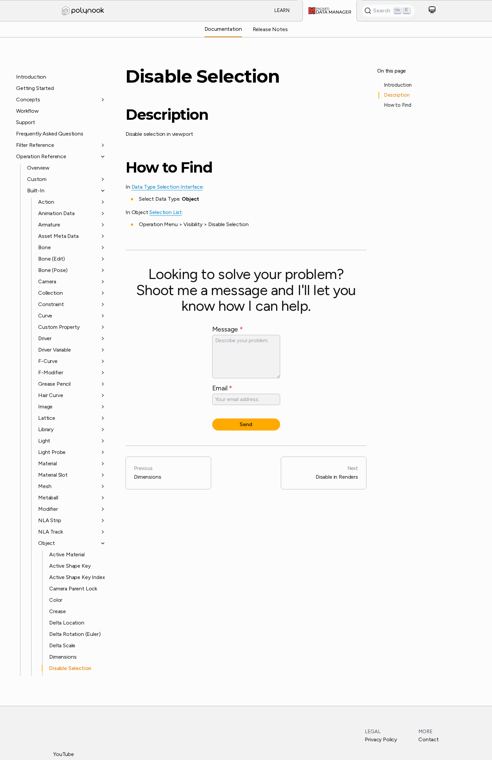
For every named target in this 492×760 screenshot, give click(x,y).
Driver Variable (54, 350)
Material (47, 463)
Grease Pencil (54, 384)
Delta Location (66, 623)
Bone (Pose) (53, 270)
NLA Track (50, 532)
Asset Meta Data (58, 236)
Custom (37, 179)
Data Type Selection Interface (167, 187)
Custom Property (59, 327)
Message (227, 329)
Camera (47, 281)
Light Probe (52, 452)
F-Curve (48, 361)
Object (46, 543)
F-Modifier (50, 372)
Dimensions (62, 657)
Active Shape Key (69, 566)
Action (46, 202)
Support (25, 122)
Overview (38, 168)
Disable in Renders (337, 472)
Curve (45, 315)
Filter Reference (35, 145)
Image (45, 406)
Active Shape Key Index (77, 577)
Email (222, 388)
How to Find (169, 168)
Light (44, 441)
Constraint (51, 304)
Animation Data (56, 213)
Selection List (165, 212)
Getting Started (35, 88)
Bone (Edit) (51, 259)
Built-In (36, 190)
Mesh (44, 486)
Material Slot (53, 475)
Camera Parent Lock (73, 588)
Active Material (67, 554)
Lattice (46, 418)
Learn (282, 10)
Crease (57, 611)
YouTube (63, 754)
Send (246, 424)
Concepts (28, 99)
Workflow (27, 111)
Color (55, 600)
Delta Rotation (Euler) (74, 634)
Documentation (223, 29)
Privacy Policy (381, 739)
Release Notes (270, 29)
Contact (428, 739)
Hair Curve (50, 395)
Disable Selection (70, 668)
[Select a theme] (432, 11)
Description (167, 115)
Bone (44, 247)
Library (46, 429)
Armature (49, 224)
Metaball (48, 497)
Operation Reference (41, 156)
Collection (50, 293)
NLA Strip (49, 520)
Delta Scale (62, 645)
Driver (45, 338)
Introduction (31, 77)
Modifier (48, 509)
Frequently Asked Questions (49, 133)
